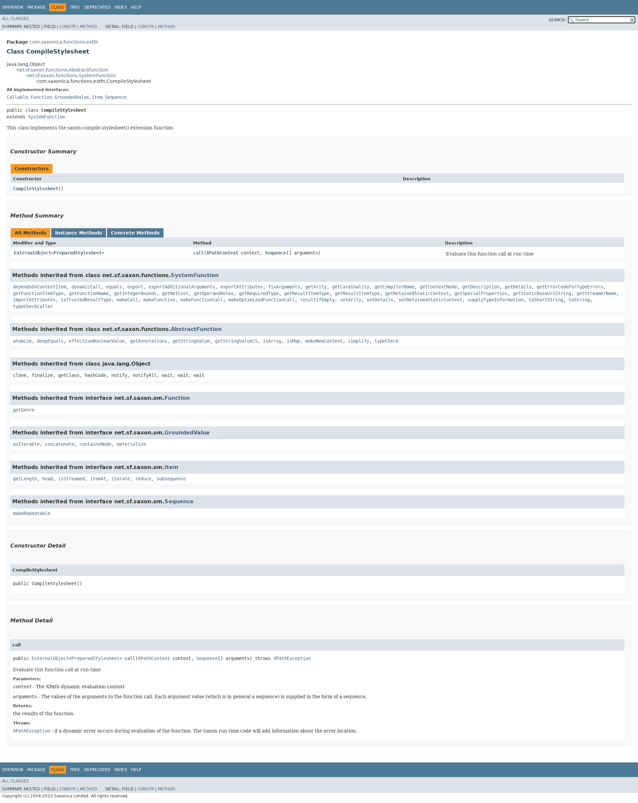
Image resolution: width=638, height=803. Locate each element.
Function (41, 97)
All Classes (15, 18)
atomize (22, 341)
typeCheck (386, 341)
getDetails (518, 286)
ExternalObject (32, 252)
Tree (75, 7)
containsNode (95, 444)
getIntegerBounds (135, 293)
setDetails (380, 299)
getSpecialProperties (480, 293)
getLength (25, 478)
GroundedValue (71, 97)
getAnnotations (148, 341)
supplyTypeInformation (495, 299)
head (47, 478)
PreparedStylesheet (78, 252)
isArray (272, 341)
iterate (120, 478)
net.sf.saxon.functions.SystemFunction (71, 75)
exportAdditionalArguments (182, 286)
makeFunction (159, 299)
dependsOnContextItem (39, 286)
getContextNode (438, 286)
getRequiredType (259, 293)
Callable (17, 97)
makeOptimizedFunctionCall (261, 299)
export (135, 286)
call (198, 252)
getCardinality (350, 286)
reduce (143, 478)
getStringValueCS (236, 341)
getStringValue (191, 341)
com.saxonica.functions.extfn (64, 42)
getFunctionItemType (38, 293)
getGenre (23, 409)
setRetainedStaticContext (430, 299)
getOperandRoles (214, 293)
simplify (358, 341)
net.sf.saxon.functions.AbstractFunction (62, 70)
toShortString (546, 299)
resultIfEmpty (317, 299)
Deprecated (97, 7)
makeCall (127, 299)
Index (120, 7)
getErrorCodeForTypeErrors (570, 286)
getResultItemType (306, 293)
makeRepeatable (31, 513)
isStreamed (71, 478)
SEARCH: (557, 20)
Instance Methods (78, 233)
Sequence (115, 97)
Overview (12, 7)
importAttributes (34, 299)
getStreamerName (596, 293)
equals (114, 286)
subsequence (171, 478)
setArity (350, 299)
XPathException (292, 658)
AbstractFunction (196, 329)
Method (88, 26)
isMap (293, 341)
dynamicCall (86, 286)
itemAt (98, 478)
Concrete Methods (135, 233)
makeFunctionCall (201, 299)
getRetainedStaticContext (417, 293)
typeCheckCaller (33, 306)
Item (97, 97)
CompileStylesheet (35, 188)
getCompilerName (394, 286)
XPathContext (222, 252)
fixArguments (284, 286)
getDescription (480, 286)
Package (36, 7)
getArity (316, 286)
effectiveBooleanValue (97, 341)
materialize (131, 444)
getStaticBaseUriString (542, 293)
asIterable (26, 444)
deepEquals (50, 341)
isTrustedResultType (86, 299)
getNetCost (175, 293)
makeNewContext (324, 341)
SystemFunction (46, 116)
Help (136, 7)
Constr (67, 26)
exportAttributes (241, 286)
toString (579, 299)
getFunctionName (89, 293)
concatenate (59, 444)
